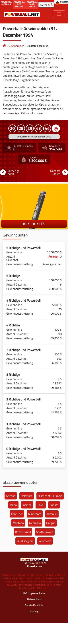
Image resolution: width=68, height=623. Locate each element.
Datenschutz (34, 599)
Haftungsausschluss (34, 593)
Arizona (10, 496)
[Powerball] (4, 46)
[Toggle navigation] (59, 14)
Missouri (52, 514)
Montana (18, 523)
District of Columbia (50, 496)
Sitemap (34, 611)
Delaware (26, 496)
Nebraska (35, 523)
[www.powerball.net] (22, 14)
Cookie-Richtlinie (34, 605)
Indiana (27, 505)
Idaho (13, 505)
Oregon (50, 523)
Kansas (54, 505)
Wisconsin (45, 541)
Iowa (41, 505)
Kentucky (17, 514)
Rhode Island (23, 532)
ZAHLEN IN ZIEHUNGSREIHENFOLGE (34, 136)
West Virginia (25, 541)
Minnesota (34, 514)
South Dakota (44, 532)
